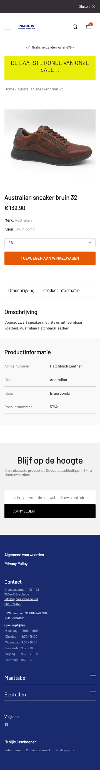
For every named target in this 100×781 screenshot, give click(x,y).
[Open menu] (7, 27)
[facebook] (6, 724)
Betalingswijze (64, 750)
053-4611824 (12, 604)
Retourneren (13, 750)
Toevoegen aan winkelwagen (50, 258)
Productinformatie (61, 290)
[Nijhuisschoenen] (26, 27)
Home (9, 89)
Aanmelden (24, 511)
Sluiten (84, 6)
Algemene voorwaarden (24, 554)
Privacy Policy (16, 563)
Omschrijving (21, 290)
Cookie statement (38, 750)
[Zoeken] (75, 27)
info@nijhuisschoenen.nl (21, 599)
